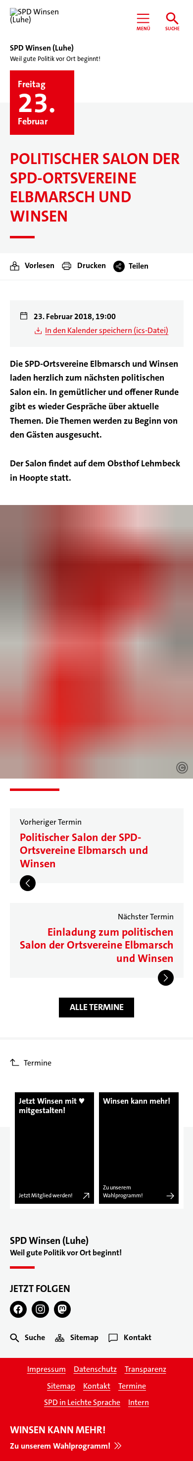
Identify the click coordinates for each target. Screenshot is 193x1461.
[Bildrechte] (182, 768)
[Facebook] (18, 1309)
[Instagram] (40, 1309)
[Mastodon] (62, 1309)
